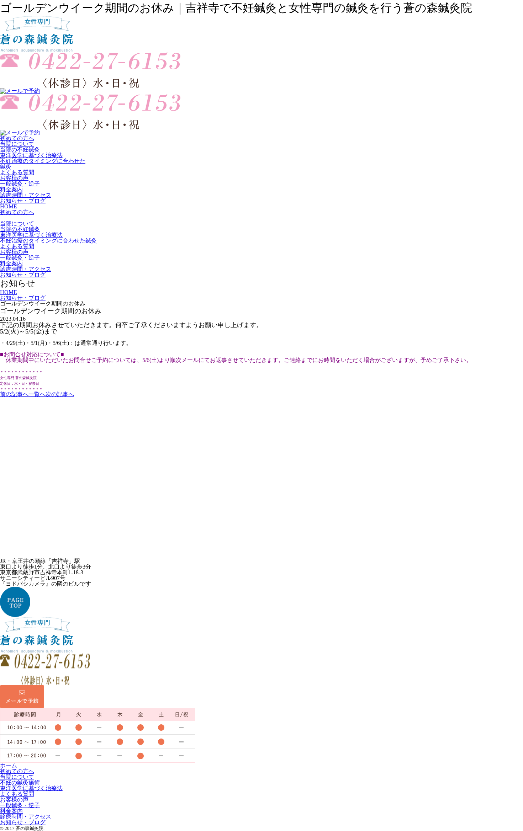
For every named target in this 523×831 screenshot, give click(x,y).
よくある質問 (17, 172)
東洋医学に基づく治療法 (31, 155)
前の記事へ (14, 394)
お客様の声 (14, 178)
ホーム (8, 765)
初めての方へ (17, 138)
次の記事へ (60, 394)
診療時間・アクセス (25, 195)
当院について (17, 144)
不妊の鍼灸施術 (20, 782)
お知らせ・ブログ (23, 201)
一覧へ (37, 394)
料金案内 (11, 189)
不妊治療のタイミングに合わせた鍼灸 (42, 164)
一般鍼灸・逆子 (20, 184)
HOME (8, 206)
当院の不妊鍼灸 (20, 150)
